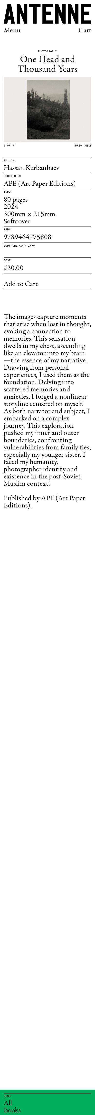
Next (88, 145)
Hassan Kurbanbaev (31, 168)
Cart (84, 30)
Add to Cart (21, 284)
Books (12, 1110)
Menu (12, 30)
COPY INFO (27, 246)
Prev (78, 145)
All (8, 1103)
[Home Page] (47, 14)
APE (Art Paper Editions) (40, 184)
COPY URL (11, 246)
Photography (47, 51)
